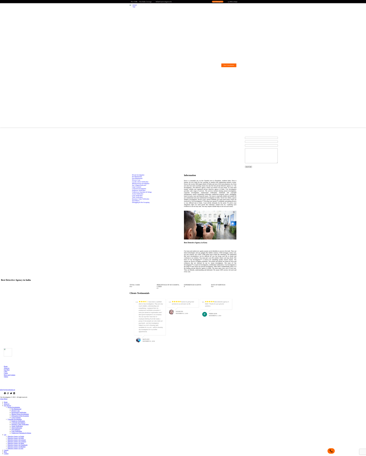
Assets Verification (17, 426)
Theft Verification (16, 428)
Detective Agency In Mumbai (16, 447)
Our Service (7, 405)
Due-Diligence (15, 429)
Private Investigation (14, 407)
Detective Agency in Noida (16, 436)
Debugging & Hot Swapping (20, 416)
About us (6, 368)
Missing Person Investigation (20, 414)
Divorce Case (15, 410)
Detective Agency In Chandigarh (17, 445)
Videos (6, 376)
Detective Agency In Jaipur (16, 443)
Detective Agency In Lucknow (17, 441)
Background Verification (18, 412)
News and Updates (9, 375)
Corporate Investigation (15, 419)
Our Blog (7, 370)
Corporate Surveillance (18, 423)
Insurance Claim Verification (20, 424)
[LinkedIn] (14, 394)
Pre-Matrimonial (16, 409)
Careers (6, 450)
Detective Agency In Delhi (16, 438)
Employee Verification (18, 421)
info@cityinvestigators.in (7, 390)
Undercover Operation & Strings (21, 433)
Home (6, 366)
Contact (6, 453)
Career (6, 373)
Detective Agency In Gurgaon (17, 440)
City (5, 435)
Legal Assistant (16, 417)
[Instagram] (8, 394)
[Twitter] (11, 394)
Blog (5, 452)
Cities (5, 371)
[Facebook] (5, 394)
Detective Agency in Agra (15, 448)
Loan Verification (16, 431)
